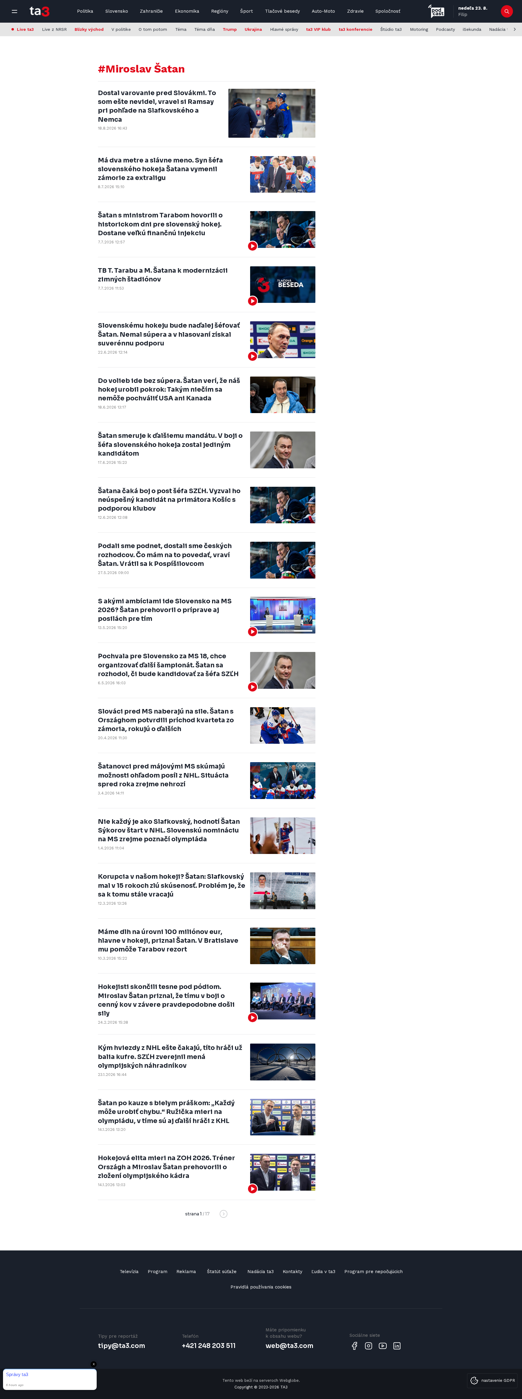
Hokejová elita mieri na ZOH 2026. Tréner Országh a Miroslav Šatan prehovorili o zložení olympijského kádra (166, 1167)
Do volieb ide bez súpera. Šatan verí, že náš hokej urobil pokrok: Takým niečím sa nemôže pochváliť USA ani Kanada (169, 390)
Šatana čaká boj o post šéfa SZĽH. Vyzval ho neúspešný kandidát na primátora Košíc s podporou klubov (169, 500)
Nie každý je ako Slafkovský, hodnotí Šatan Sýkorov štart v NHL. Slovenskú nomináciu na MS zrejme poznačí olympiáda (169, 830)
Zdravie (355, 11)
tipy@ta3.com (121, 1346)
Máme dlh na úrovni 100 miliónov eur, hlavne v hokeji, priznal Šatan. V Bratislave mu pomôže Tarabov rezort (168, 941)
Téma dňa (204, 29)
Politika (85, 11)
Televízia (129, 1271)
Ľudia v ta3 (323, 1271)
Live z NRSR (54, 29)
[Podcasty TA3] (436, 11)
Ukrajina (253, 29)
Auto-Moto (323, 11)
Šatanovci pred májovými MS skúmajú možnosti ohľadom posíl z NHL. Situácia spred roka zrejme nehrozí (163, 775)
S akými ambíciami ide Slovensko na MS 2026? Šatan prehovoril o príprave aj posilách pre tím (165, 610)
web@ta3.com (289, 1346)
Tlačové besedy (282, 11)
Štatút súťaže (222, 1271)
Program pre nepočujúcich (373, 1271)
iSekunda (472, 29)
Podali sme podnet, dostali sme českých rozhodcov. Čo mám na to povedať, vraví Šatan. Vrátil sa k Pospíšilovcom (165, 555)
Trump (230, 29)
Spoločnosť (387, 11)
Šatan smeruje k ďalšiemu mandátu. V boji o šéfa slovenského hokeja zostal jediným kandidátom (170, 444)
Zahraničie (151, 11)
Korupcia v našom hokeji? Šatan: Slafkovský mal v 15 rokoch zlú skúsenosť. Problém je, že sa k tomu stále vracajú (171, 885)
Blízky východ (89, 29)
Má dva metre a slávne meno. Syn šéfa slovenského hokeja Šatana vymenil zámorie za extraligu (160, 169)
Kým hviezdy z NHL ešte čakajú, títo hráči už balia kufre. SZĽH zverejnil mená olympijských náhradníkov (170, 1057)
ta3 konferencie (355, 29)
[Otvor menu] (14, 11)
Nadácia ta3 (501, 29)
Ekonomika (187, 11)
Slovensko (116, 11)
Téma (180, 29)
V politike (121, 29)
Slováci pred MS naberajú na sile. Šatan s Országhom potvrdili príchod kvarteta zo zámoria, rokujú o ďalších (166, 720)
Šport (246, 11)
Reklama (186, 1271)
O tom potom (153, 29)
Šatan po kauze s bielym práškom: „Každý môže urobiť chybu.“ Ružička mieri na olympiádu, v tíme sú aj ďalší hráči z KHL (166, 1112)
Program (157, 1271)
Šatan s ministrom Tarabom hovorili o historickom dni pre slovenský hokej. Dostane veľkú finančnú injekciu (160, 224)
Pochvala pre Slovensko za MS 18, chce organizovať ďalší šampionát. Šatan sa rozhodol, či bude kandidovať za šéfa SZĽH (168, 665)
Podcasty (445, 29)
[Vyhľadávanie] (507, 11)
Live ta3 (25, 29)
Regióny (219, 11)
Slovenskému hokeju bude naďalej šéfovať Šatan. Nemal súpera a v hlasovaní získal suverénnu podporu (169, 334)
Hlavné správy (284, 29)
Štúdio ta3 (391, 29)
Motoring (419, 29)
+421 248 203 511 (209, 1346)
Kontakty (292, 1271)
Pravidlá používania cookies (261, 1287)
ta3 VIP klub (318, 29)
